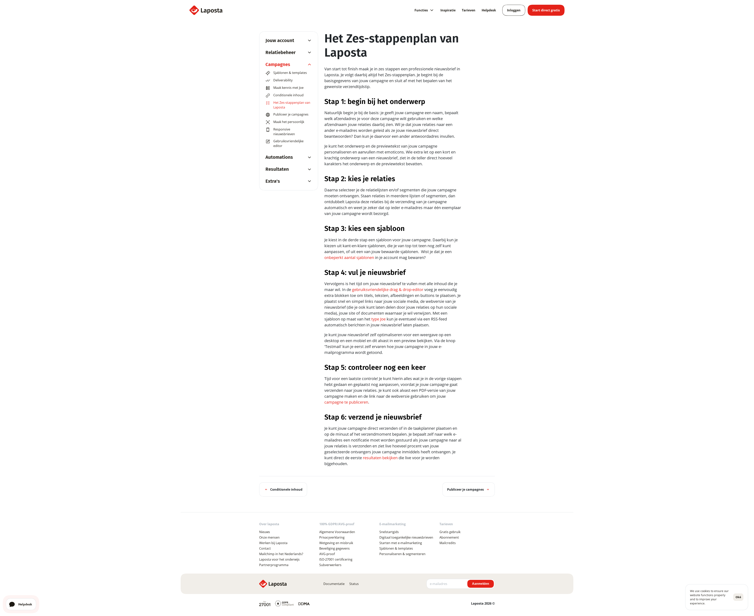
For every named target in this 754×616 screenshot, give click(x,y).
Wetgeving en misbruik (336, 543)
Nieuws (264, 532)
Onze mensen (269, 537)
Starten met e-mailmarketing (400, 543)
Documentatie (334, 584)
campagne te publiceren (346, 402)
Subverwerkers (330, 565)
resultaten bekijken (380, 457)
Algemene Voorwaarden (337, 532)
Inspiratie (448, 10)
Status (354, 584)
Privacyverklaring (332, 537)
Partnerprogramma (273, 565)
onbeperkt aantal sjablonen (349, 257)
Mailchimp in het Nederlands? (281, 554)
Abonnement (449, 537)
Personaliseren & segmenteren (402, 554)
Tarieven (468, 10)
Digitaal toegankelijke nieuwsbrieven (406, 537)
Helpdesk (489, 10)
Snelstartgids (389, 532)
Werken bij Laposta (273, 543)
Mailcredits (447, 543)
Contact (265, 548)
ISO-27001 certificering (335, 559)
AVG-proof (327, 554)
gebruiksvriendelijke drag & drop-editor (387, 289)
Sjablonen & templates (396, 548)
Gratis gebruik (449, 532)
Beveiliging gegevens (334, 548)
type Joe (378, 319)
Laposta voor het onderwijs (279, 559)
